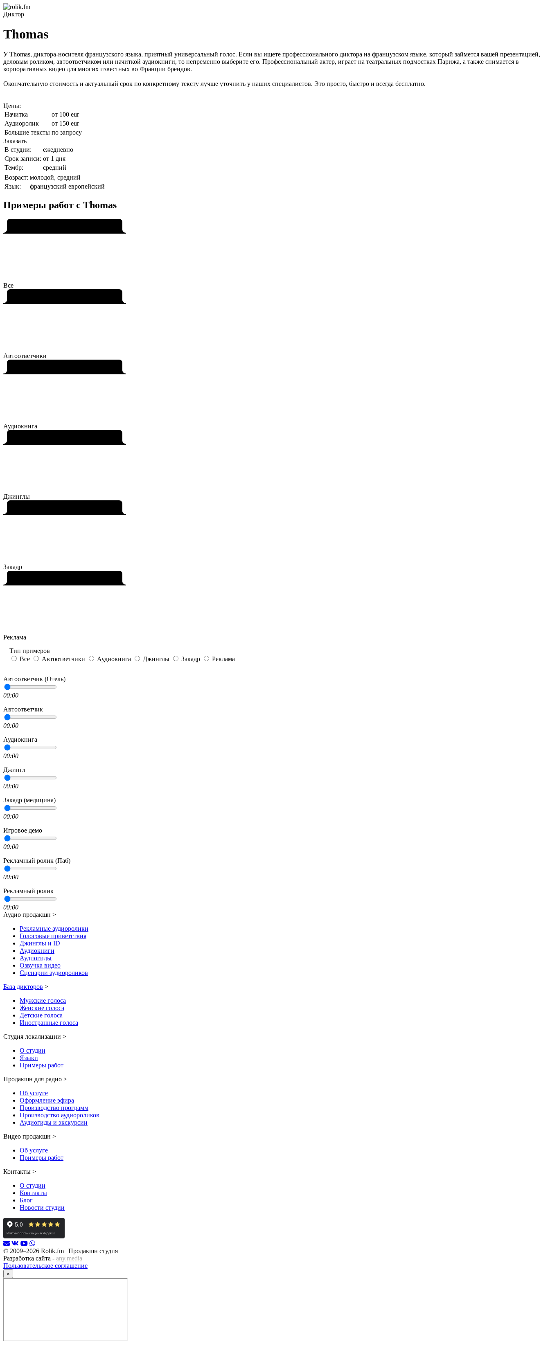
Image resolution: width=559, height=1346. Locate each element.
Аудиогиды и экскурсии (54, 1122)
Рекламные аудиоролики (54, 928)
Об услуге (34, 1092)
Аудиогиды (36, 957)
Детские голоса (41, 1015)
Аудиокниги (37, 950)
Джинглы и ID (40, 943)
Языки (29, 1057)
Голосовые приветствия (53, 935)
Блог (26, 1200)
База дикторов (23, 986)
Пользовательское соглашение (45, 1265)
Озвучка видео (40, 965)
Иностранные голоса (49, 1022)
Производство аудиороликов (59, 1115)
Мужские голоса (43, 1000)
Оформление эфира (47, 1100)
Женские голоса (42, 1007)
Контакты (33, 1192)
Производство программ (54, 1107)
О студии (32, 1050)
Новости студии (42, 1207)
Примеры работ (41, 1065)
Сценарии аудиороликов (54, 972)
